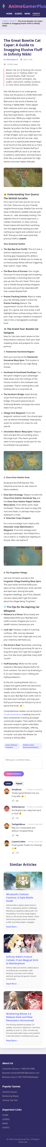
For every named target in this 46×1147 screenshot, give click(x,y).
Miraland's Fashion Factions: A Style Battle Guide (19, 898)
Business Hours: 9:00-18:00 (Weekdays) (20, 1077)
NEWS (27, 13)
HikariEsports (12, 59)
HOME (9, 13)
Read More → (12, 926)
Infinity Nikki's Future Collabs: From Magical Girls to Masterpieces (22, 960)
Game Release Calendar (11, 746)
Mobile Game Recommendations (31, 746)
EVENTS (36, 13)
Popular (19, 783)
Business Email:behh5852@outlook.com (20, 1072)
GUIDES (18, 13)
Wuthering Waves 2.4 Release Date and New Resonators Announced (20, 1017)
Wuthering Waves (10, 1096)
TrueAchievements (12, 714)
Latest (8, 783)
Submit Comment (14, 774)
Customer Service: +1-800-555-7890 (18, 1068)
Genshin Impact (9, 1092)
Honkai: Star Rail (10, 1100)
